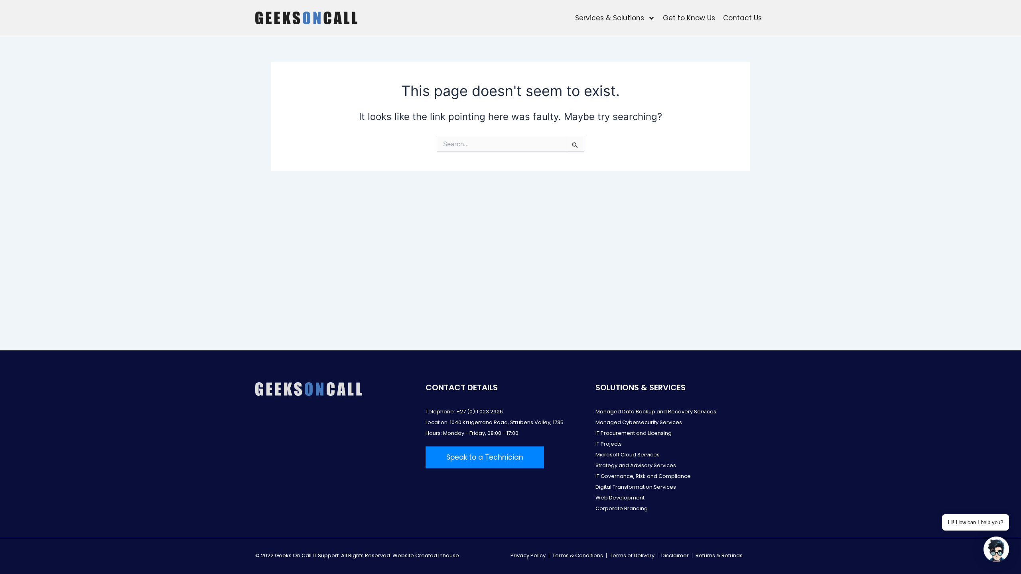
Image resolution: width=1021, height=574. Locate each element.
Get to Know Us (689, 18)
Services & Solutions (609, 18)
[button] (996, 549)
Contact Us (742, 18)
